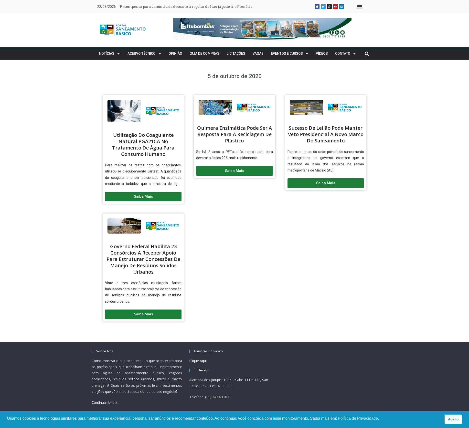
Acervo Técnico (142, 53)
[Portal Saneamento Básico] (123, 30)
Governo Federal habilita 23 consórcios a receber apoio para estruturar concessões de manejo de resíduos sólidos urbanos (143, 259)
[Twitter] (323, 6)
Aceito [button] (453, 419)
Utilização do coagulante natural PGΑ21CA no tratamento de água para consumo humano (143, 144)
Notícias (106, 53)
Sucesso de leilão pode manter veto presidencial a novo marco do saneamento (325, 134)
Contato (342, 53)
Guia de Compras (204, 53)
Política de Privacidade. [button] (358, 418)
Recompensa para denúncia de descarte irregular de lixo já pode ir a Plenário (186, 6)
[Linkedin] (341, 6)
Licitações (236, 53)
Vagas (258, 53)
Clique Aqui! (198, 360)
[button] (359, 7)
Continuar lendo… (105, 402)
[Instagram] (329, 6)
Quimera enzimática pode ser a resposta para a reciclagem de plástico (234, 134)
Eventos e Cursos (287, 53)
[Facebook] (317, 6)
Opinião (175, 53)
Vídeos (322, 53)
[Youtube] (335, 6)
